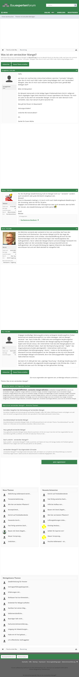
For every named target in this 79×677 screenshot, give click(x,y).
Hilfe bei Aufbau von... (55, 504)
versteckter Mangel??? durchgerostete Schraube (19, 450)
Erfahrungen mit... (14, 592)
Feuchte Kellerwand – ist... (57, 541)
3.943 (14, 252)
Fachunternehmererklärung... (18, 624)
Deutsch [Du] (22, 657)
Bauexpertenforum (8, 657)
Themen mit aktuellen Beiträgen (25, 17)
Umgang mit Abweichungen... (18, 629)
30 (15, 208)
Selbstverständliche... (15, 613)
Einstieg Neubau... (54, 526)
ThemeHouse (45, 669)
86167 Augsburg (11, 258)
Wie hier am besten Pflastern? (18, 504)
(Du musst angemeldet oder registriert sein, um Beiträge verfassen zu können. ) (54, 377)
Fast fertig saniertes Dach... (17, 526)
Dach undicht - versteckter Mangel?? (15, 440)
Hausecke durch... (14, 520)
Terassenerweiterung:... (16, 499)
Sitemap (35, 662)
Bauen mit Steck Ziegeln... (17, 531)
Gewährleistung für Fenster (17, 582)
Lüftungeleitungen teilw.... (57, 520)
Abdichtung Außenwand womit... (19, 494)
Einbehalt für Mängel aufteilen (18, 603)
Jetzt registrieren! (59, 462)
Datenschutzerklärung (68, 662)
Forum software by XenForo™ (28, 668)
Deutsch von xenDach (57, 668)
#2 (76, 190)
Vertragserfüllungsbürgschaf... (18, 587)
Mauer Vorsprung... (15, 536)
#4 (76, 331)
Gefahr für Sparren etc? (56, 531)
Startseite (25, 662)
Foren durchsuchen (8, 17)
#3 (76, 228)
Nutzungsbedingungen (54, 662)
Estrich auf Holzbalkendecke (18, 515)
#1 (76, 70)
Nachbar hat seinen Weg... (17, 608)
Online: (49, 12)
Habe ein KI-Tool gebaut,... (17, 635)
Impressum (42, 662)
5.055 (14, 353)
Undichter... (12, 541)
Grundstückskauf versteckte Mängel (15, 420)
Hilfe (30, 662)
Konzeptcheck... (13, 510)
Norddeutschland (11, 214)
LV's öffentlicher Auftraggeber (18, 640)
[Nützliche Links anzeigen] (76, 49)
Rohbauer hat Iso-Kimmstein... (18, 597)
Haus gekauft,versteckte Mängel (14, 430)
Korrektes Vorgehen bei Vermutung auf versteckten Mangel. (24, 410)
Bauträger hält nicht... (15, 619)
